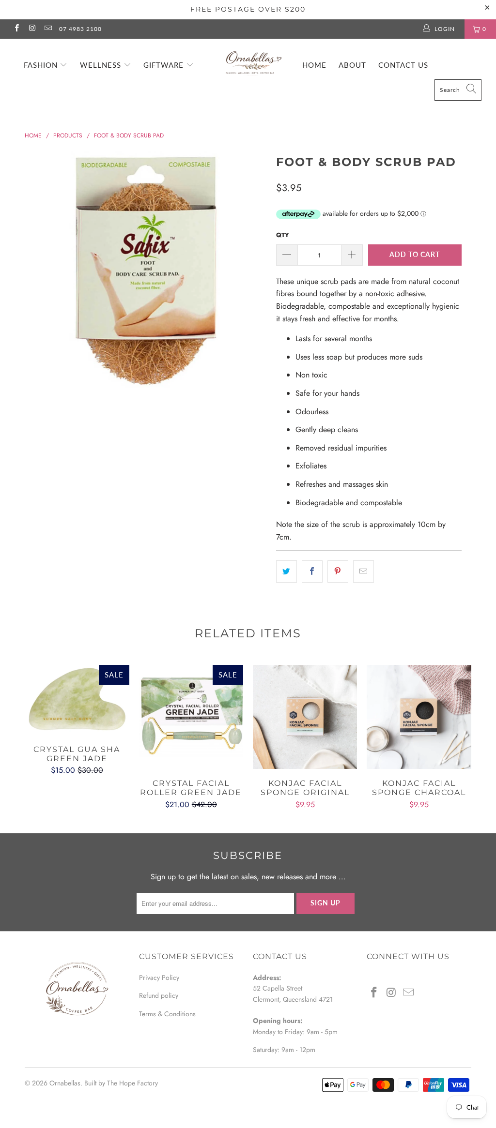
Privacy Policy (159, 977)
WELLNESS (102, 64)
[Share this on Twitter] (286, 571)
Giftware (164, 64)
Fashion (42, 64)
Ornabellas (64, 1083)
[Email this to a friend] (363, 571)
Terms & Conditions (167, 1014)
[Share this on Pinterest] (337, 571)
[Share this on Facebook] (312, 571)
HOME (314, 64)
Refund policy (158, 995)
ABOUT (352, 64)
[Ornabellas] (253, 59)
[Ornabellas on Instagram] (32, 29)
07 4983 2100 (80, 28)
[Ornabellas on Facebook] (16, 29)
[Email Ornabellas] (48, 29)
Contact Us (403, 64)
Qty (282, 235)
